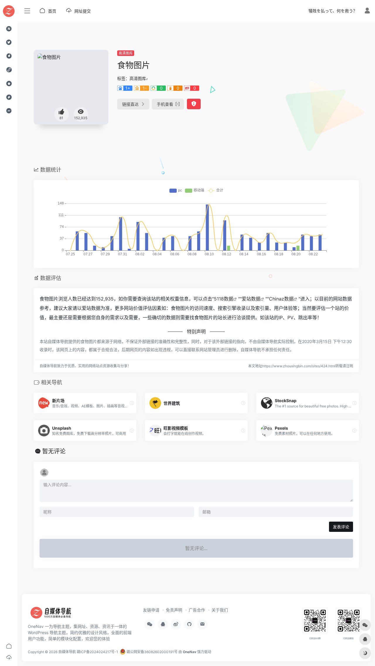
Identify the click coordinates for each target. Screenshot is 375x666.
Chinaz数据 (281, 299)
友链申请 (151, 609)
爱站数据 (251, 299)
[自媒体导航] (54, 614)
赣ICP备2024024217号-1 (97, 652)
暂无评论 (54, 451)
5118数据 (223, 299)
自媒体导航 (67, 652)
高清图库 (126, 53)
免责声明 (174, 609)
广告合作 (197, 609)
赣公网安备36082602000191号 (152, 652)
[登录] (367, 11)
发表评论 (341, 526)
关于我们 (220, 609)
